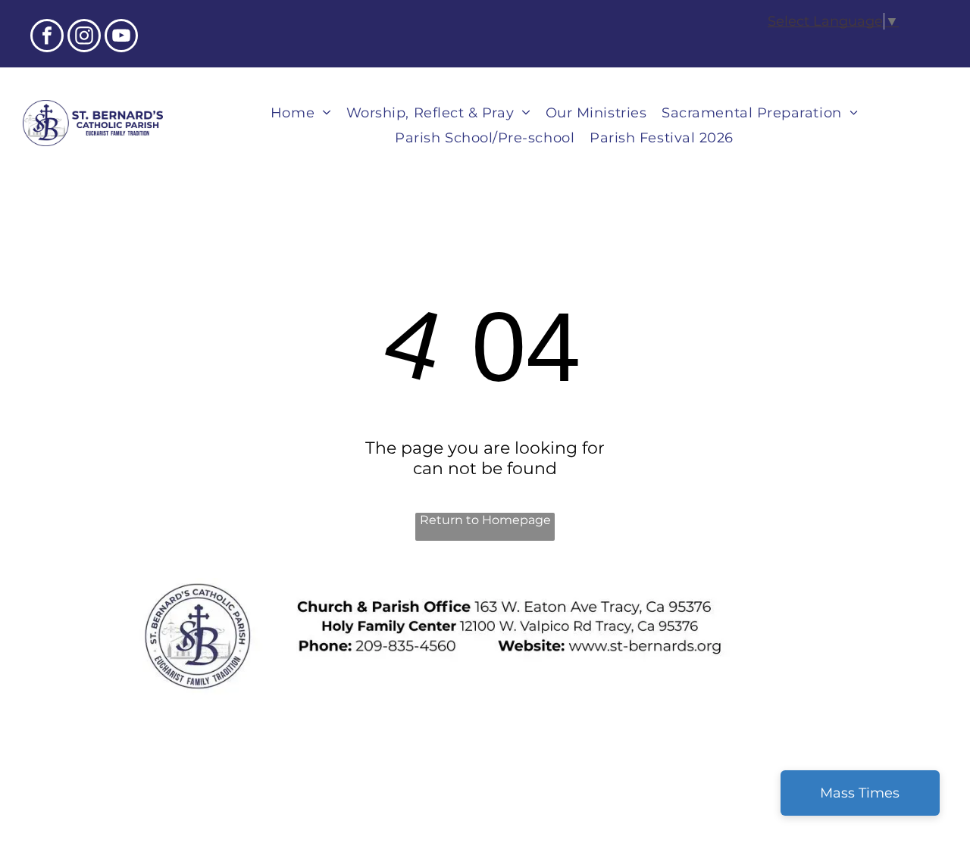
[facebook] (47, 37)
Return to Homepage (485, 520)
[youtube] (121, 37)
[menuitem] (301, 112)
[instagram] (84, 37)
